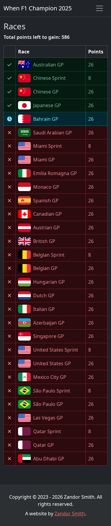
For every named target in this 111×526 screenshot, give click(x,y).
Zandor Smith (69, 513)
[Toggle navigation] (99, 8)
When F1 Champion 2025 (38, 8)
